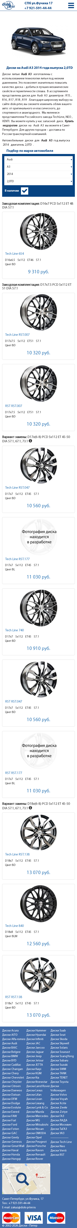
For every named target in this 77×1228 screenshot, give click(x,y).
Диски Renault (35, 1154)
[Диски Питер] (8, 5)
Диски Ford (9, 1124)
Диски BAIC (9, 1047)
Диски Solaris (59, 1047)
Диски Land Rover (38, 1086)
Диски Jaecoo (35, 1047)
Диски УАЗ (57, 1133)
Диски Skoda (58, 1039)
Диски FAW (9, 1116)
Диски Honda (11, 1154)
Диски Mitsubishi (37, 1124)
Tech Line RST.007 (17, 335)
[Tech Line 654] (38, 231)
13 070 (38, 872)
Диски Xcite (58, 1103)
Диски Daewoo (12, 1090)
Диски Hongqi (11, 1159)
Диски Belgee (11, 1052)
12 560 (38, 944)
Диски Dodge (11, 1103)
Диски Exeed (10, 1112)
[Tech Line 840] (38, 903)
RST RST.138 (13, 997)
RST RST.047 (13, 701)
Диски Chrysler (12, 1082)
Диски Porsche (36, 1146)
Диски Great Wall (13, 1146)
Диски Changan (12, 1069)
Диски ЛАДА (58, 1120)
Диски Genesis (12, 1142)
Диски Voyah (59, 1099)
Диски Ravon (35, 1150)
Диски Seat (57, 1035)
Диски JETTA (34, 1065)
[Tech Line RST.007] (38, 312)
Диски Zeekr (58, 1107)
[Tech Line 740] (38, 608)
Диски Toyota (59, 1082)
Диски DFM (9, 1099)
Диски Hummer (36, 1030)
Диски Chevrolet (13, 1077)
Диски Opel (34, 1137)
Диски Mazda (35, 1112)
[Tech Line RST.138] (38, 832)
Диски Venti (58, 1150)
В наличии (12, 190)
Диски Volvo (58, 1094)
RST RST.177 (13, 773)
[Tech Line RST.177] (38, 537)
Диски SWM (58, 1069)
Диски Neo (57, 1146)
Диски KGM (33, 1073)
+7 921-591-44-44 (38, 8)
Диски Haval (10, 1150)
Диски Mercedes (37, 1116)
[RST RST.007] (38, 383)
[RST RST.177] (38, 750)
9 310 (38, 272)
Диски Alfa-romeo (13, 1039)
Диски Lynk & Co (37, 1107)
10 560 (38, 506)
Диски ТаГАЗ (58, 1129)
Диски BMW (10, 1056)
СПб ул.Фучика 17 (39, 3)
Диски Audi (9, 1043)
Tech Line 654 (14, 254)
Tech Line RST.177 (17, 559)
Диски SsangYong (62, 1056)
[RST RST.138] (38, 975)
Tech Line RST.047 (17, 488)
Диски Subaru (59, 1060)
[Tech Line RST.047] (38, 465)
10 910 (38, 648)
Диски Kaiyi (33, 1069)
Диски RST (57, 1155)
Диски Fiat (9, 1120)
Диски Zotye (59, 1112)
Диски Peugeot (36, 1142)
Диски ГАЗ (57, 1116)
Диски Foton (10, 1129)
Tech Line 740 (14, 630)
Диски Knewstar (36, 1082)
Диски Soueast (60, 1052)
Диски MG (33, 1120)
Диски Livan (34, 1099)
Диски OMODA (36, 1133)
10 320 (38, 353)
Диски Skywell (59, 1043)
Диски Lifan (33, 1094)
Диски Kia (32, 1077)
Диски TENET (59, 1077)
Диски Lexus (34, 1090)
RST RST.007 (13, 406)
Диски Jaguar (35, 1052)
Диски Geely (10, 1137)
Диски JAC (33, 1043)
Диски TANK (58, 1073)
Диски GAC (9, 1133)
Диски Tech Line (61, 1142)
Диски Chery (10, 1073)
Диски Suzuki (59, 1065)
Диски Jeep (34, 1056)
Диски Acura (10, 1030)
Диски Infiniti (34, 1039)
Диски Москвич (60, 1124)
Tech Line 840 (14, 926)
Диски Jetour (34, 1060)
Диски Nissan (35, 1129)
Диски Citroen (11, 1086)
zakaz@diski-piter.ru (23, 1207)
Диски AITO (10, 1035)
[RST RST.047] (38, 679)
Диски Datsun (11, 1094)
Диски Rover (34, 1159)
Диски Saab (58, 1030)
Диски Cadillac (11, 1065)
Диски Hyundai (36, 1035)
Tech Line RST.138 (17, 854)
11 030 (38, 577)
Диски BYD (9, 1060)
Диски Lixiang (35, 1103)
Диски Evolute (11, 1107)
